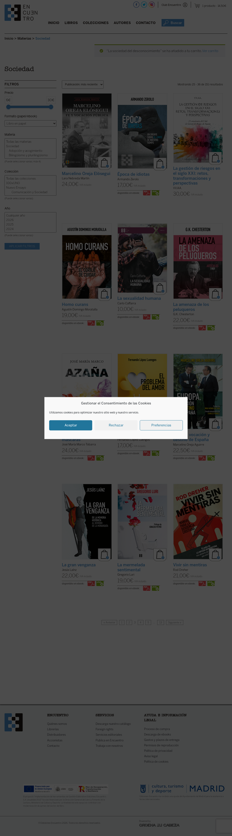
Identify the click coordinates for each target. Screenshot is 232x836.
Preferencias (161, 425)
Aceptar (71, 425)
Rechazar (116, 425)
